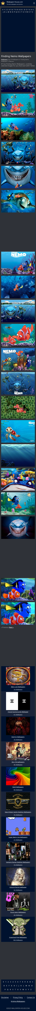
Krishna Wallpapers (18, 1001)
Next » (11, 627)
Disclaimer (5, 997)
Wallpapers (4, 59)
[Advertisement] (18, 32)
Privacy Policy (18, 997)
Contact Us (31, 997)
